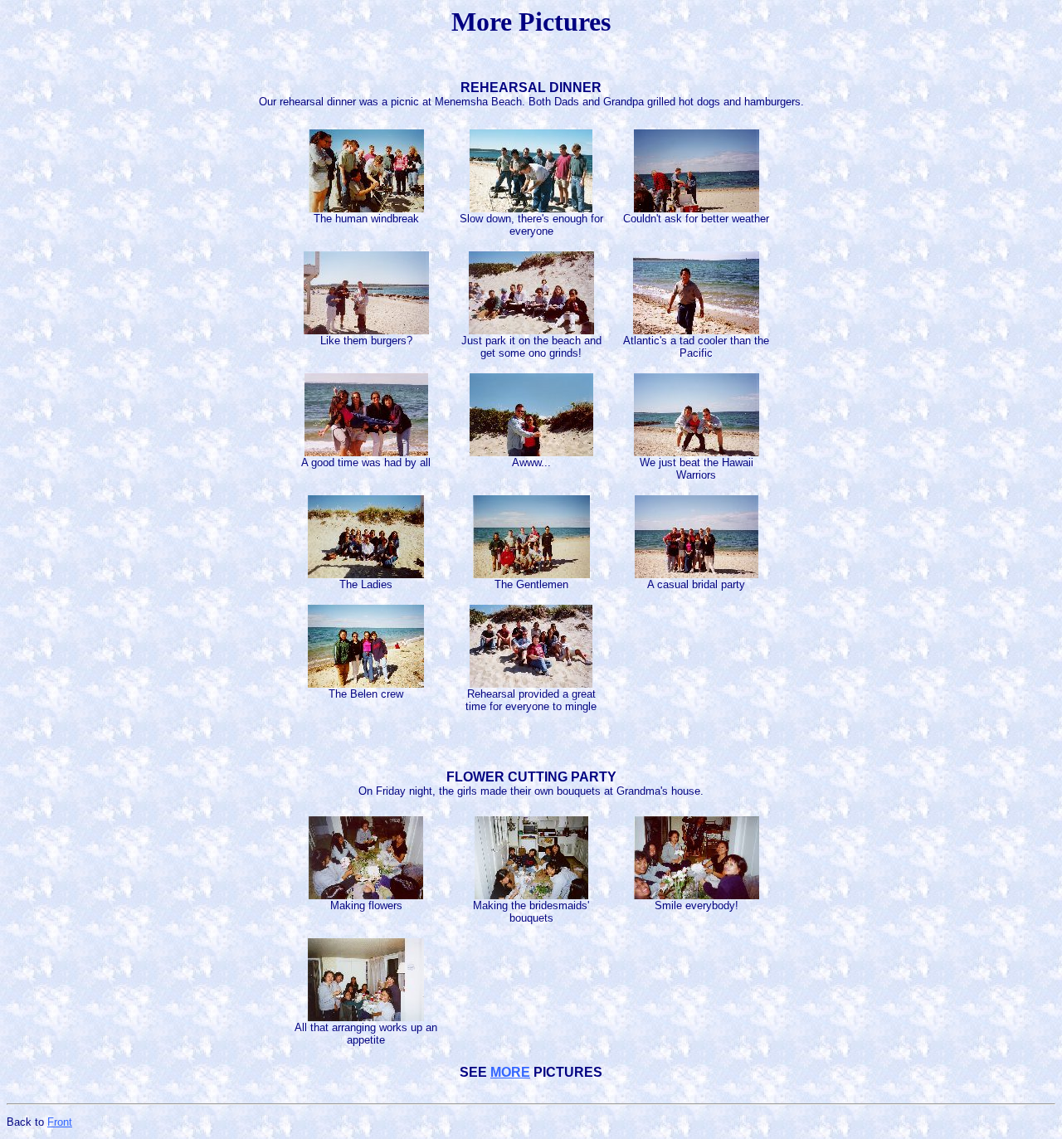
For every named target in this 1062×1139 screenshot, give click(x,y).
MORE (510, 1072)
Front (59, 1122)
